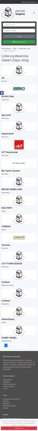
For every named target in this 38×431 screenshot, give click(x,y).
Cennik (5, 388)
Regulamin (6, 403)
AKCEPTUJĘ (19, 428)
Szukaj (19, 36)
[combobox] (19, 30)
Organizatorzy (7, 380)
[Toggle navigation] (34, 12)
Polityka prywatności (9, 406)
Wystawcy (6, 382)
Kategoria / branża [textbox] (10, 30)
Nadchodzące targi (9, 384)
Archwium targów (8, 386)
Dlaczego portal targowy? (11, 399)
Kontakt (5, 408)
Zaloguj (25, 2)
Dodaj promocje (19, 42)
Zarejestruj (33, 2)
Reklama (6, 401)
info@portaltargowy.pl (14, 418)
